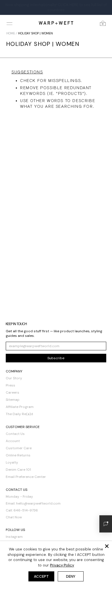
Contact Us (15, 433)
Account (13, 441)
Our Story (14, 378)
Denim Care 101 (18, 469)
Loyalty (12, 462)
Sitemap (13, 399)
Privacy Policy (62, 565)
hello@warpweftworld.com (38, 503)
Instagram (14, 536)
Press (10, 385)
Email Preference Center (26, 476)
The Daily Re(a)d (19, 414)
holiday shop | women (35, 33)
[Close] (107, 546)
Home (10, 33)
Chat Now (14, 517)
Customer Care (19, 448)
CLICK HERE (68, 4)
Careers (12, 392)
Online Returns (18, 455)
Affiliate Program (20, 407)
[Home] (56, 23)
